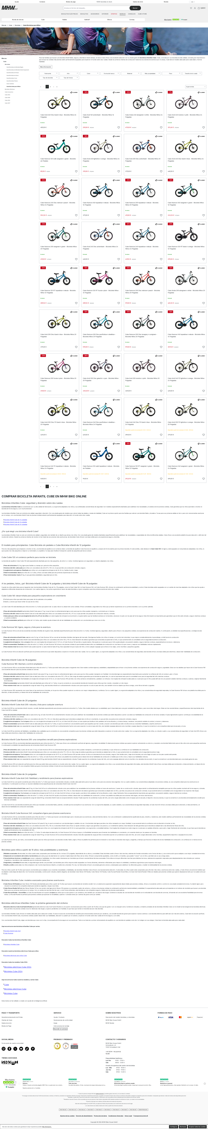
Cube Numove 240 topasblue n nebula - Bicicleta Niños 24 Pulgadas (141, 247)
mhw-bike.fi (124, 1109)
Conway (131, 19)
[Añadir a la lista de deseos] (76, 127)
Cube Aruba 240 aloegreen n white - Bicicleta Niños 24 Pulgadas (143, 115)
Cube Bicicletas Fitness (12, 81)
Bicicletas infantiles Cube (11, 944)
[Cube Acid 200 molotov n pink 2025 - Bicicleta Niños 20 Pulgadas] (143, 366)
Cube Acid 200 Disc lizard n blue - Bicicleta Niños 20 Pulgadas (58, 335)
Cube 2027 (7, 103)
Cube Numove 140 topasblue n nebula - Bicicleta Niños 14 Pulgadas (186, 335)
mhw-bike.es (82, 1109)
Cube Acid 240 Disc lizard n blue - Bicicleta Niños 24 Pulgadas (186, 159)
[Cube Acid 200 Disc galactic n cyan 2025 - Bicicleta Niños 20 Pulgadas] (101, 366)
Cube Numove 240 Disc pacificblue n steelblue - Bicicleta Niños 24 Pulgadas (99, 423)
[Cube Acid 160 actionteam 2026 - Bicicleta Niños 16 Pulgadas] (101, 102)
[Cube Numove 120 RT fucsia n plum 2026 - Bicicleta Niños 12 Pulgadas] (101, 278)
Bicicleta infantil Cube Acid (12, 931)
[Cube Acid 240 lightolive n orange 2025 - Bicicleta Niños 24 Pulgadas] (101, 146)
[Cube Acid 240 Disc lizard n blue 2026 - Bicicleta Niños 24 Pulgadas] (186, 146)
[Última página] (57, 86)
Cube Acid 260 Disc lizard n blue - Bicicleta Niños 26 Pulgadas (58, 115)
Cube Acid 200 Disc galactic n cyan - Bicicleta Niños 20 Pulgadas (100, 379)
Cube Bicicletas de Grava (12, 75)
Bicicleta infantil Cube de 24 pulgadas (15, 524)
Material (129, 73)
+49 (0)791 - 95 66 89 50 (113, 1051)
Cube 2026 (7, 100)
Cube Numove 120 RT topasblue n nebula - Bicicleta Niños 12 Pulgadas (58, 291)
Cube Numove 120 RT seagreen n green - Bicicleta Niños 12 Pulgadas (142, 467)
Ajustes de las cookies (67, 1116)
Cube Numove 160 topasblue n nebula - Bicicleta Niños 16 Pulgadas (101, 203)
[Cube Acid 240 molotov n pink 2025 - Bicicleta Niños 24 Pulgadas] (186, 102)
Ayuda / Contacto (59, 1017)
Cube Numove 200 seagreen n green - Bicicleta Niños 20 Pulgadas (58, 247)
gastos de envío (100, 1093)
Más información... (47, 1126)
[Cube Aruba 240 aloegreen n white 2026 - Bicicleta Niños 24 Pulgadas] (143, 102)
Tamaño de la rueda (191, 73)
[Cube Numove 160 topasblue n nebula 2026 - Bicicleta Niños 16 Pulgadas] (101, 190)
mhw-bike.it (99, 1109)
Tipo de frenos (68, 78)
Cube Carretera (10, 83)
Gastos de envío (138, 1)
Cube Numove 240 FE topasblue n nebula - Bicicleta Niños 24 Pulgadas (58, 467)
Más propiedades (150, 73)
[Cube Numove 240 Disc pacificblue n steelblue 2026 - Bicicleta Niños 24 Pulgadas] (101, 410)
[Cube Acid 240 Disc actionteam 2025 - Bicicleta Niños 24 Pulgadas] (101, 234)
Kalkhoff (87, 19)
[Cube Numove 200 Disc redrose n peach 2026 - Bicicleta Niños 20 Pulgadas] (143, 278)
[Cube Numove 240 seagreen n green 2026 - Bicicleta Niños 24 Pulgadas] (186, 454)
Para (170, 73)
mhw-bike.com (72, 1109)
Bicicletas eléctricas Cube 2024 (17, 967)
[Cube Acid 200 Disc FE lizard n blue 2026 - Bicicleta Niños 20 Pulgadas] (59, 410)
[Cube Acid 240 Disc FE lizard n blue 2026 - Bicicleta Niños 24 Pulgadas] (143, 410)
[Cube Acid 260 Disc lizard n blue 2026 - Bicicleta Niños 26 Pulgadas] (59, 102)
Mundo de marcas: (18, 19)
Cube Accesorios (9, 92)
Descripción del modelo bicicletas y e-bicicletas (120, 1017)
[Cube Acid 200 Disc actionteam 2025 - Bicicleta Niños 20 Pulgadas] (143, 146)
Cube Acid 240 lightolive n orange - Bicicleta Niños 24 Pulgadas (101, 159)
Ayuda (17, 1)
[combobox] (98, 8)
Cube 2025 (7, 97)
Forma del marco (109, 73)
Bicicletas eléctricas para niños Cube (15, 955)
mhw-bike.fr (91, 1109)
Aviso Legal (128, 1116)
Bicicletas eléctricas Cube (15, 989)
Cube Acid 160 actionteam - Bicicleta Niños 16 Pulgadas (98, 115)
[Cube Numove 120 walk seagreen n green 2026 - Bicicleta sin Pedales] (59, 146)
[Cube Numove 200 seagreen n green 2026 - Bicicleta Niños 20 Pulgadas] (59, 234)
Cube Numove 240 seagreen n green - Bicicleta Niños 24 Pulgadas (186, 467)
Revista (166, 1)
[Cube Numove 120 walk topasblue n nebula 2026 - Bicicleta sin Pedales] (101, 454)
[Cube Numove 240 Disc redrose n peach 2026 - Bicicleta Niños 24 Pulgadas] (59, 190)
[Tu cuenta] (195, 8)
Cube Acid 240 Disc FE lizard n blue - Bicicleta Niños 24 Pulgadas (143, 423)
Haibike (64, 19)
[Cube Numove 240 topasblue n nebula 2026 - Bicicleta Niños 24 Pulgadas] (143, 234)
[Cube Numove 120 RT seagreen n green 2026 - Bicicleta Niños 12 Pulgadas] (143, 454)
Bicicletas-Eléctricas (10, 89)
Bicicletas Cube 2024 (13, 971)
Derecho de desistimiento (84, 1116)
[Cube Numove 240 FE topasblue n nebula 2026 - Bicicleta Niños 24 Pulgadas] (59, 454)
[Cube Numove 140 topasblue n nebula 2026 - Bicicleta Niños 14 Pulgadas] (186, 322)
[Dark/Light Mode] (202, 2)
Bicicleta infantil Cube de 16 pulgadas (15, 522)
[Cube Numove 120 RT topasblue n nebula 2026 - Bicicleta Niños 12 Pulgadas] (59, 278)
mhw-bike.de (63, 1109)
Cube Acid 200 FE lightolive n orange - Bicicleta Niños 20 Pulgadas (186, 423)
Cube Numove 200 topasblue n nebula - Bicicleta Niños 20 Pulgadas (141, 203)
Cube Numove (8, 933)
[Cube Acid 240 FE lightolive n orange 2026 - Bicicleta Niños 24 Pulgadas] (186, 366)
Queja (55, 1023)
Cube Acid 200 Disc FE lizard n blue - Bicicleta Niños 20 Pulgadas (58, 423)
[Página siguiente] (53, 86)
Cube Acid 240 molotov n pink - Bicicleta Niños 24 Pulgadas (185, 115)
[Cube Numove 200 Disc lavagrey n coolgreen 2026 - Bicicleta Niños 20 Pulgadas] (143, 322)
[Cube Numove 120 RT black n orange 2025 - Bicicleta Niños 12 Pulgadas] (186, 234)
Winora (109, 19)
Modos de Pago (6, 1026)
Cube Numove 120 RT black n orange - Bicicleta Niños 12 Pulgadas (186, 247)
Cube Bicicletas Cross (11, 78)
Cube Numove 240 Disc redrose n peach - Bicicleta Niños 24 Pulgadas (57, 203)
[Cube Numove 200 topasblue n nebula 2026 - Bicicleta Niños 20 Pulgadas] (143, 190)
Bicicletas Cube (10, 993)
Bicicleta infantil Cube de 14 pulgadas (15, 520)
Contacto (42, 1)
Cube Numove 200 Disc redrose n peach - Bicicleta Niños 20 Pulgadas (142, 291)
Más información (45, 67)
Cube (43, 19)
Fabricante (47, 73)
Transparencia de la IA (140, 1116)
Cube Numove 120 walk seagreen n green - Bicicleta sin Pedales (58, 159)
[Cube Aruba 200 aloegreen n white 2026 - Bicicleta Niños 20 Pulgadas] (186, 278)
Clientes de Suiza (7, 1020)
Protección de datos (100, 1116)
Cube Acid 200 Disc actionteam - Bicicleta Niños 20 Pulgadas (142, 159)
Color (88, 73)
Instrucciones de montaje (61, 1026)
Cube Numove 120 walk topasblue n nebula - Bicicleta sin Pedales (101, 467)
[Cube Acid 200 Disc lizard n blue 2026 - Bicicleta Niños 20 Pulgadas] (59, 322)
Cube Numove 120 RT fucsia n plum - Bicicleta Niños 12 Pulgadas (100, 291)
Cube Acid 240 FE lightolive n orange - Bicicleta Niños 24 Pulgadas (186, 379)
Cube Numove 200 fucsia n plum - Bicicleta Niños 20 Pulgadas (58, 379)
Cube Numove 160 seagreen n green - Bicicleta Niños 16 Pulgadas (186, 203)
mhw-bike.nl (116, 1109)
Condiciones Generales (115, 1116)
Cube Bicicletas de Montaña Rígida (14, 67)
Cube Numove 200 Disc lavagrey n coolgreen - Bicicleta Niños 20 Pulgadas (141, 335)
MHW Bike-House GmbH (113, 1020)
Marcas (4, 58)
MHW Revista (110, 1023)
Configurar (173, 1127)
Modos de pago (71, 1)
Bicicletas (7, 64)
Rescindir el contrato (60, 1029)
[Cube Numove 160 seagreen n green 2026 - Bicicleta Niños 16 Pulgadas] (186, 190)
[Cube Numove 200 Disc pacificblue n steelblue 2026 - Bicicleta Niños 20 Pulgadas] (101, 322)
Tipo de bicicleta (48, 78)
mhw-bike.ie (107, 1109)
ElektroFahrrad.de (143, 1109)
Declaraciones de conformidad (63, 1020)
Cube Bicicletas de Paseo (12, 72)
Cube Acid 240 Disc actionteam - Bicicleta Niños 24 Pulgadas (100, 247)
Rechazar (183, 1127)
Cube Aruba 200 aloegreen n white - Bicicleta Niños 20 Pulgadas (186, 291)
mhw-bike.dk (133, 1109)
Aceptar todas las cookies (197, 1127)
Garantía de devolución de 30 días (12, 1017)
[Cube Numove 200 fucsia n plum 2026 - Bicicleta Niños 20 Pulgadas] (59, 366)
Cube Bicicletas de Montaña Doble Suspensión (17, 69)
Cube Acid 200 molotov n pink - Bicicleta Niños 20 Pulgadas (142, 379)
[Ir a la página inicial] (10, 8)
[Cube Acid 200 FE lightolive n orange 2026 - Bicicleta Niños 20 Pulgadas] (186, 410)
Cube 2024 (7, 94)
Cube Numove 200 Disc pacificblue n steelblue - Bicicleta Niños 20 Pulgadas (99, 335)
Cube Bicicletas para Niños (13, 86)
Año (68, 73)
